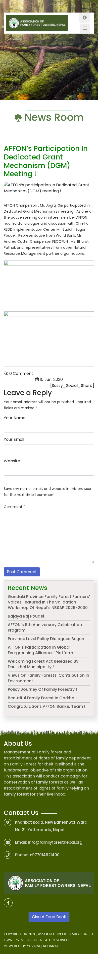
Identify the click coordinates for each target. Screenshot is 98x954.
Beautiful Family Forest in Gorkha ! (42, 698)
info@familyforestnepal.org (55, 842)
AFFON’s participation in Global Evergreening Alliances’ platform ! (41, 650)
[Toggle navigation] (84, 18)
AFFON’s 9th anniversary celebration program (45, 627)
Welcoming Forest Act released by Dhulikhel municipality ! (43, 664)
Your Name (14, 418)
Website (12, 461)
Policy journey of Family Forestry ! (42, 689)
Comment (14, 506)
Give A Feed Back (49, 917)
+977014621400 (44, 854)
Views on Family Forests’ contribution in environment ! (48, 678)
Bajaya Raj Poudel (26, 616)
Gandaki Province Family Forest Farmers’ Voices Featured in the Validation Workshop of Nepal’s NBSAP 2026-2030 (49, 602)
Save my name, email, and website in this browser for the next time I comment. (47, 491)
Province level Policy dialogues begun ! (47, 639)
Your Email (14, 439)
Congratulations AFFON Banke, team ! (46, 706)
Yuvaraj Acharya (43, 945)
